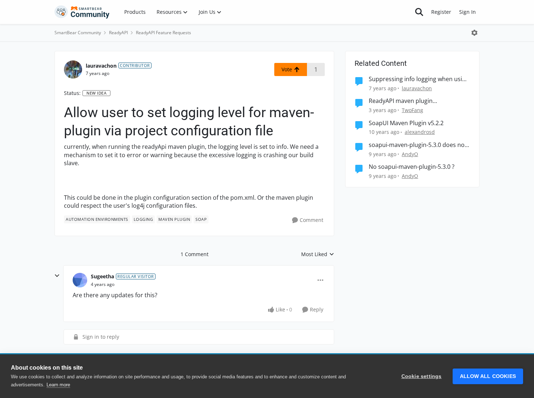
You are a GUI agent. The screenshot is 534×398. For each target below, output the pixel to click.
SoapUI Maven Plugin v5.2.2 (406, 123)
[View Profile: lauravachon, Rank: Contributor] (73, 69)
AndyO (410, 154)
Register (441, 11)
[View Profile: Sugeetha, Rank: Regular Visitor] (80, 280)
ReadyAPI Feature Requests (163, 32)
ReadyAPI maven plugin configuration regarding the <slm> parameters (415, 101)
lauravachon (101, 65)
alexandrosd (420, 131)
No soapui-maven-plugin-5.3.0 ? (411, 167)
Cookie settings (421, 376)
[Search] (419, 12)
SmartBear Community (77, 32)
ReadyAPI (118, 32)
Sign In (467, 11)
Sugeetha (102, 276)
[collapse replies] (57, 275)
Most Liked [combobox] (317, 254)
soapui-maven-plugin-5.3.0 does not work (418, 145)
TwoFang (412, 110)
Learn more (58, 384)
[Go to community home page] (82, 12)
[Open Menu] (474, 33)
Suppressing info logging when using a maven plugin (419, 79)
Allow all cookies (488, 376)
